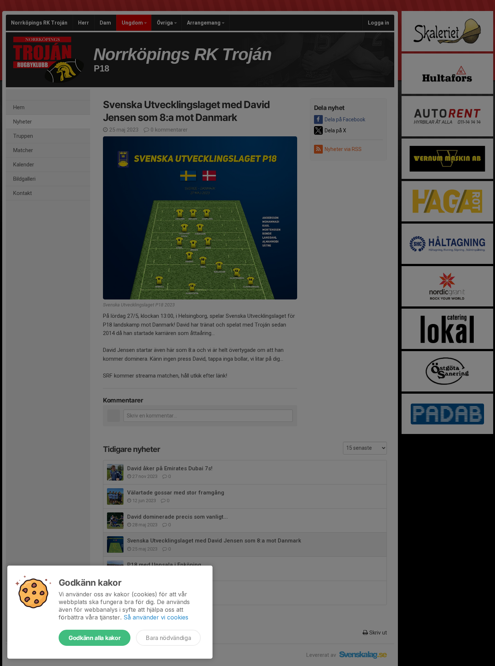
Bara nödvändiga (168, 637)
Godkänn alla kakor (95, 637)
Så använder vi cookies (155, 617)
